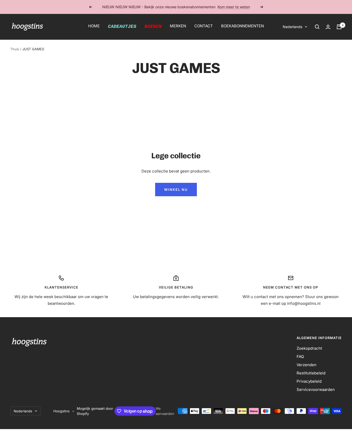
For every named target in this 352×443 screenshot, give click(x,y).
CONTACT (203, 25)
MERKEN (178, 25)
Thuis (14, 49)
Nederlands (292, 26)
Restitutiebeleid (311, 373)
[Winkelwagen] (339, 26)
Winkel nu (176, 189)
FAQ (300, 356)
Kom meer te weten (233, 7)
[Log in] (328, 27)
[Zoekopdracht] (317, 26)
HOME (94, 25)
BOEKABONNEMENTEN (242, 25)
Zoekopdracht (309, 348)
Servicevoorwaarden (316, 389)
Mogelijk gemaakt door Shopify (95, 411)
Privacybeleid (309, 381)
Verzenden (306, 364)
